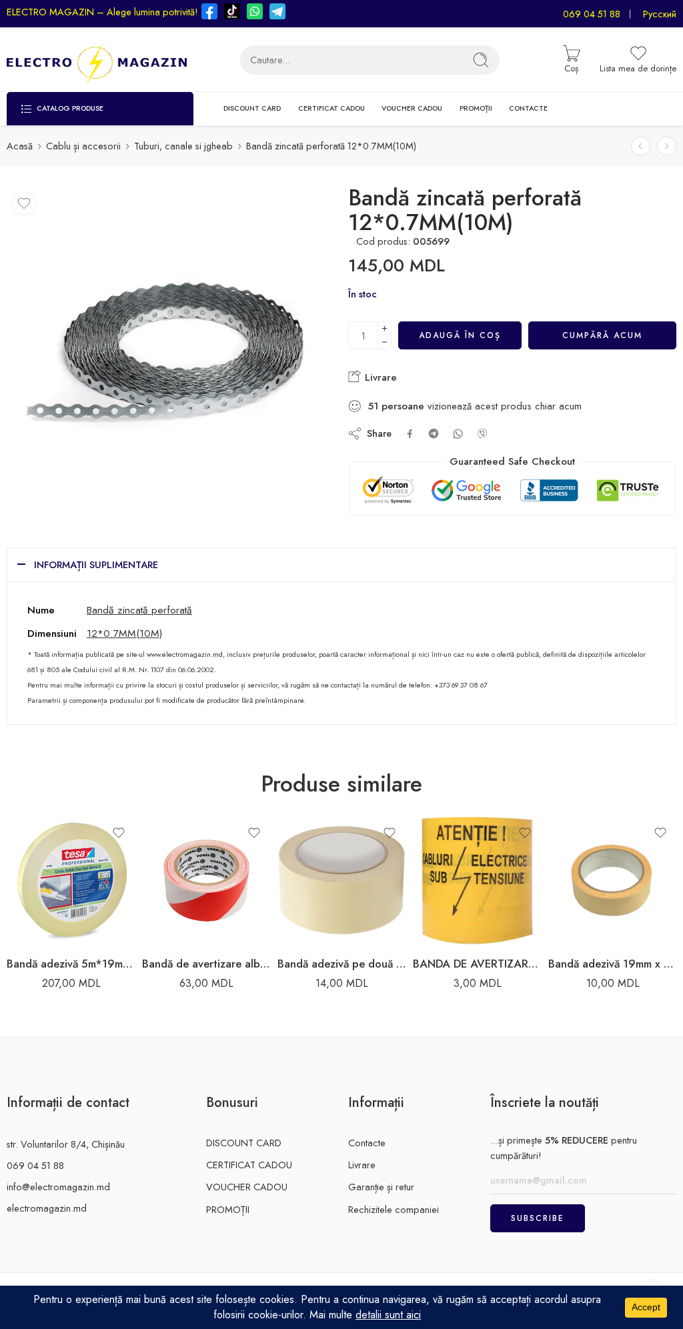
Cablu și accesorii (83, 146)
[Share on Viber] (482, 433)
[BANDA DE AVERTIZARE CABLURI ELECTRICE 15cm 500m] (477, 880)
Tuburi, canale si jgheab (183, 146)
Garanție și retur (381, 1187)
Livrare (379, 377)
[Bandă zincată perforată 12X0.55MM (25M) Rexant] (666, 146)
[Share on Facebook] (410, 434)
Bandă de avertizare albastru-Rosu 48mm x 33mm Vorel (206, 964)
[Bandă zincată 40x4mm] (640, 146)
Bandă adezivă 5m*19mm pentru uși (71, 964)
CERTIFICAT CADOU (331, 108)
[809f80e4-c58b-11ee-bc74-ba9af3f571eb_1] (166, 345)
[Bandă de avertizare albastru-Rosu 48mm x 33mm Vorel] (206, 880)
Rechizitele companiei (393, 1209)
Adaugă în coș (460, 335)
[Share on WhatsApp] (458, 433)
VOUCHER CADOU (412, 108)
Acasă (20, 146)
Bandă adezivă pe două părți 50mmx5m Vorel (341, 964)
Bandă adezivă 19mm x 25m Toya (612, 964)
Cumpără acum (602, 335)
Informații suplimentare (96, 564)
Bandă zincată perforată (139, 609)
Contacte (367, 1143)
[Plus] (385, 328)
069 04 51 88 (591, 14)
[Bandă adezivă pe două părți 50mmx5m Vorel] (341, 880)
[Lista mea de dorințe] (24, 203)
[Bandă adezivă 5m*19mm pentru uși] (71, 880)
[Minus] (385, 342)
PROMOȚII (476, 108)
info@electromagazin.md (58, 1187)
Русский (659, 14)
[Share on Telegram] (433, 433)
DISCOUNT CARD (252, 108)
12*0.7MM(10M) (124, 633)
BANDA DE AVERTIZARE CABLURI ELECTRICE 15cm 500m (477, 964)
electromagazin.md (47, 1208)
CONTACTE (528, 108)
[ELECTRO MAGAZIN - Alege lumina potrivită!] (97, 60)
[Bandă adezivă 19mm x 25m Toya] (612, 880)
